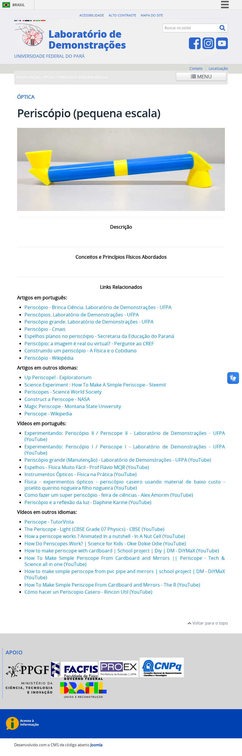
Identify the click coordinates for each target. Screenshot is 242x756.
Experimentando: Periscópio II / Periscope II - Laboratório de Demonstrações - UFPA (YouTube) (124, 436)
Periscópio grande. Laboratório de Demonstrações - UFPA (88, 321)
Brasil (18, 4)
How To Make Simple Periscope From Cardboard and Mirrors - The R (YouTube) (112, 585)
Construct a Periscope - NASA (57, 399)
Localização (218, 68)
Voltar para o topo (209, 623)
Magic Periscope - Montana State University (72, 406)
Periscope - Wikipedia (48, 413)
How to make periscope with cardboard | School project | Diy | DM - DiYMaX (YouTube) (121, 550)
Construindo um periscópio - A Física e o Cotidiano (80, 350)
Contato (195, 68)
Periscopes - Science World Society (63, 392)
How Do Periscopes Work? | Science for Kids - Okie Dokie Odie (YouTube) (105, 543)
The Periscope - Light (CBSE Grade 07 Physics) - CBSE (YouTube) (94, 529)
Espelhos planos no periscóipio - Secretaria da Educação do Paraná (99, 336)
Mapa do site (152, 15)
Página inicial (28, 77)
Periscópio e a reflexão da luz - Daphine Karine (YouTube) (87, 502)
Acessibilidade (91, 15)
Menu (204, 76)
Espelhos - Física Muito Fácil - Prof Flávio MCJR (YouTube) (86, 467)
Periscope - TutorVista (49, 522)
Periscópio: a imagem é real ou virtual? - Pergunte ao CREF (89, 343)
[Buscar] (223, 28)
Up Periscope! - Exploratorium (57, 377)
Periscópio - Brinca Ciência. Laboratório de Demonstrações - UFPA (97, 307)
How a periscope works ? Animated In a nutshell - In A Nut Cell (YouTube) (104, 536)
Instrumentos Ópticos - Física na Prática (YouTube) (80, 474)
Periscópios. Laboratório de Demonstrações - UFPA (81, 314)
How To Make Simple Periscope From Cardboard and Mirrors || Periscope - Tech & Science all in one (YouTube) (124, 561)
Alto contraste (122, 15)
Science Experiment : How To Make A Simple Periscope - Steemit (95, 385)
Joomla (96, 744)
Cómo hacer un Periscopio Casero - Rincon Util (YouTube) (88, 592)
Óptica (49, 77)
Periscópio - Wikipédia (48, 358)
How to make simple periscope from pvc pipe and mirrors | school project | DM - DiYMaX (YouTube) (124, 574)
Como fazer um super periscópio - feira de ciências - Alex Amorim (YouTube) (108, 495)
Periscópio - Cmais (45, 329)
